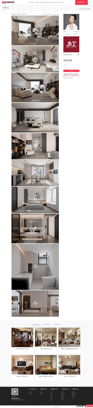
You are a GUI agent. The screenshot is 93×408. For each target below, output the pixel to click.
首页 (29, 2)
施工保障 (45, 2)
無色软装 (62, 397)
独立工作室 (62, 392)
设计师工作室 (37, 2)
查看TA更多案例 (57, 324)
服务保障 (50, 2)
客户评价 (54, 2)
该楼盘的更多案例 (47, 324)
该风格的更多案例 (36, 324)
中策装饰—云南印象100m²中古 (22, 376)
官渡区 (51, 397)
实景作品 (32, 2)
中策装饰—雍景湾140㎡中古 (46, 348)
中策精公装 (73, 392)
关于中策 (58, 2)
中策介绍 (30, 392)
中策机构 (62, 2)
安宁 (51, 401)
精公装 (62, 399)
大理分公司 (73, 397)
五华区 (51, 392)
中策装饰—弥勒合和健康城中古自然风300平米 (69, 348)
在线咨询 (75, 34)
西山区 (51, 395)
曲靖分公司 (73, 395)
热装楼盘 (41, 2)
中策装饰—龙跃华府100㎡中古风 (22, 348)
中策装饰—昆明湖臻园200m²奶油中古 (46, 376)
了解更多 (77, 54)
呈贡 (51, 399)
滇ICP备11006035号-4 (57, 406)
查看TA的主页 (67, 34)
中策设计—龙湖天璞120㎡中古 (69, 376)
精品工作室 (62, 395)
